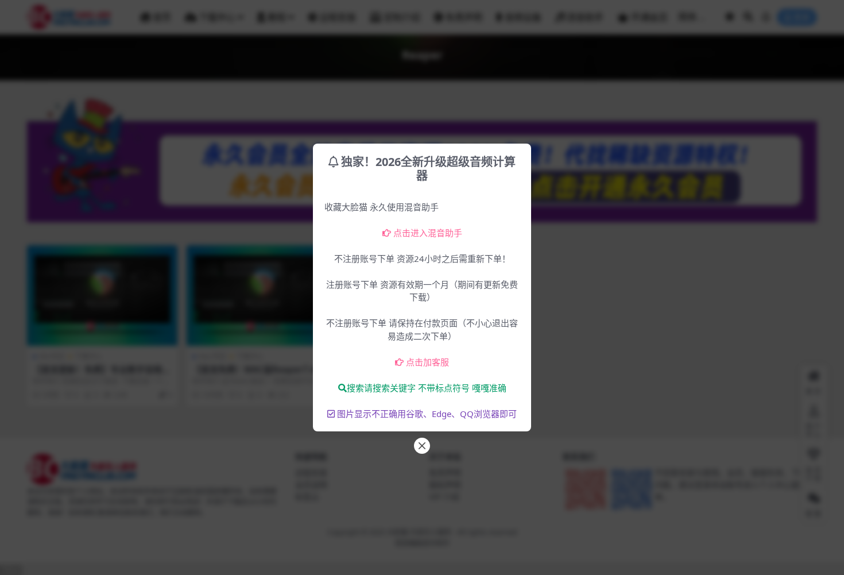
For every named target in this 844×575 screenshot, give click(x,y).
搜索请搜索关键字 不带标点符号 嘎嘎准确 (426, 387)
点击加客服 (427, 362)
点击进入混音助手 (427, 232)
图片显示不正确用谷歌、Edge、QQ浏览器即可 (427, 413)
